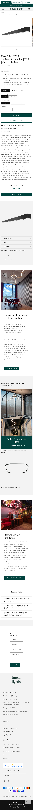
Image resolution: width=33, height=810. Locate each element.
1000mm (5, 90)
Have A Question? (8, 754)
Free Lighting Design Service (11, 747)
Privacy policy (27, 793)
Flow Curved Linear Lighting (10, 487)
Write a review (16, 194)
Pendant (5, 103)
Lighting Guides (8, 735)
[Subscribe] (24, 775)
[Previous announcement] (3, 5)
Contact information (26, 796)
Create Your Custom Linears (11, 751)
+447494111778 (12, 699)
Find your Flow (12, 368)
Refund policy (6, 796)
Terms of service (16, 796)
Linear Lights (9, 793)
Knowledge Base (8, 731)
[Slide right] (20, 49)
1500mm (24, 90)
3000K (5, 96)
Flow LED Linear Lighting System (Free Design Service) (14, 450)
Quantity (3, 106)
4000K (13, 96)
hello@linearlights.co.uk (15, 696)
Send (15, 664)
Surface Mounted (17, 103)
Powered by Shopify (18, 793)
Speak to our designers (14, 577)
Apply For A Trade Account (11, 744)
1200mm (14, 90)
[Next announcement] (30, 5)
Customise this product (16, 120)
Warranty (6, 758)
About (5, 725)
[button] (3, 9)
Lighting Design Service (10, 728)
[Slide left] (13, 49)
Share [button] (30, 53)
